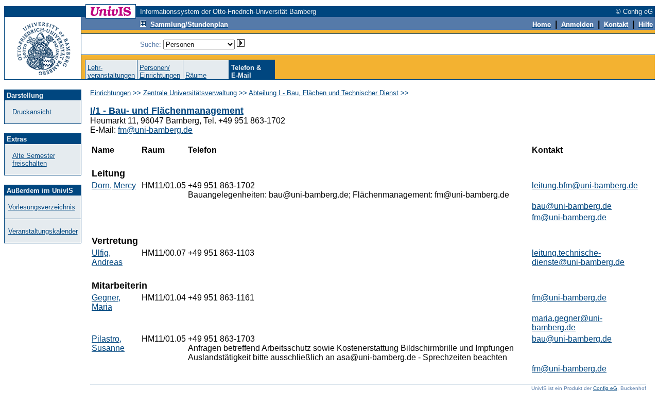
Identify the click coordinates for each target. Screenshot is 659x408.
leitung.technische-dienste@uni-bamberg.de (578, 258)
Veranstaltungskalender (43, 231)
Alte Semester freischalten (33, 159)
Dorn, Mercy (114, 185)
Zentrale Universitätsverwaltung (190, 93)
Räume (195, 75)
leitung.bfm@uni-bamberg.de (585, 185)
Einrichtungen (110, 93)
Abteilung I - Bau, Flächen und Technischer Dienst (323, 93)
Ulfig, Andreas (107, 258)
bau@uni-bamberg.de (572, 206)
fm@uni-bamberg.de (155, 130)
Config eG (605, 388)
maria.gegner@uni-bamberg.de (567, 323)
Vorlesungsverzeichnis (41, 207)
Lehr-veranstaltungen (111, 71)
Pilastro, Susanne (108, 343)
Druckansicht (31, 112)
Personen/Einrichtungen (160, 71)
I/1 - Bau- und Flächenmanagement (167, 110)
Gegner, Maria (106, 302)
